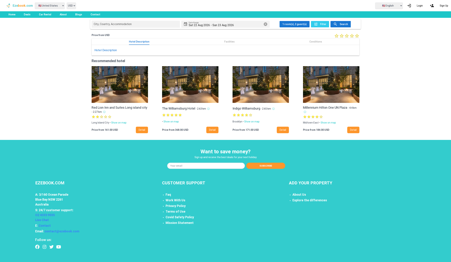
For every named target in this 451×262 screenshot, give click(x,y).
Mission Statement (180, 223)
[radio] (336, 35)
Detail (142, 129)
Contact (45, 225)
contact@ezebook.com (62, 231)
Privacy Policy (176, 206)
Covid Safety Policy (180, 217)
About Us (299, 194)
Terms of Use (175, 211)
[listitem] (415, 5)
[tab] (139, 41)
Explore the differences (309, 200)
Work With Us (175, 200)
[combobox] (136, 24)
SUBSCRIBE (266, 165)
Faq (168, 194)
